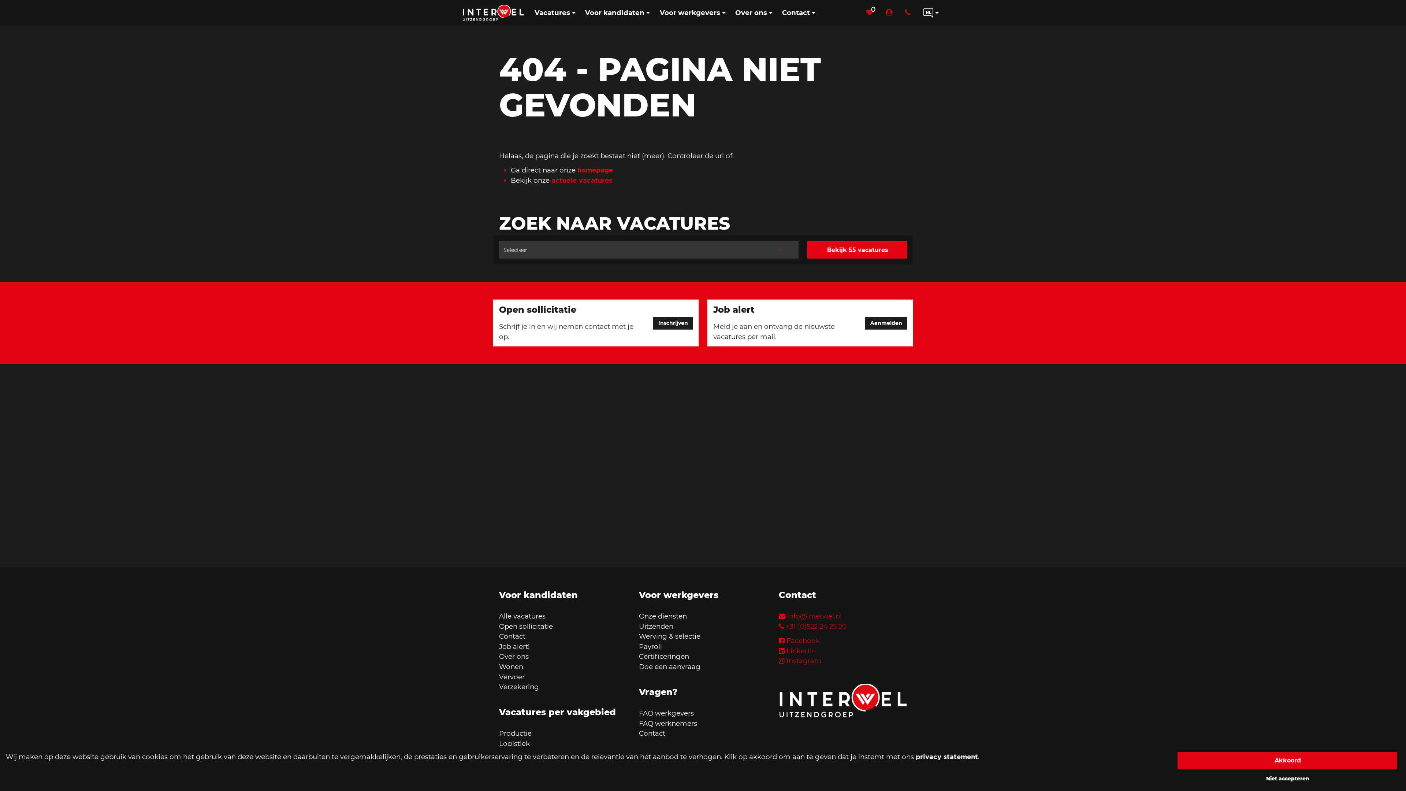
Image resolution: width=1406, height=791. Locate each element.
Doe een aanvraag (669, 666)
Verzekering (519, 687)
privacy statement (947, 756)
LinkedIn (801, 651)
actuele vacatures (581, 180)
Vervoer (512, 677)
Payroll (650, 646)
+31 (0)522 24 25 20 (816, 626)
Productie (516, 733)
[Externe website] (890, 13)
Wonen (511, 666)
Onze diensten (663, 616)
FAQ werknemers (668, 723)
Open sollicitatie (526, 626)
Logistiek (514, 743)
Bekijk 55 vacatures (857, 249)
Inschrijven (673, 323)
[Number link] (909, 13)
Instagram (804, 661)
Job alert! (514, 646)
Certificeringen (664, 656)
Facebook (803, 640)
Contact (512, 636)
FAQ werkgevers (666, 713)
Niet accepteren (1287, 778)
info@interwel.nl (814, 616)
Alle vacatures (522, 616)
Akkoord (1288, 760)
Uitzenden (656, 626)
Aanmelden (886, 323)
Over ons (514, 656)
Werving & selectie (669, 636)
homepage (595, 170)
